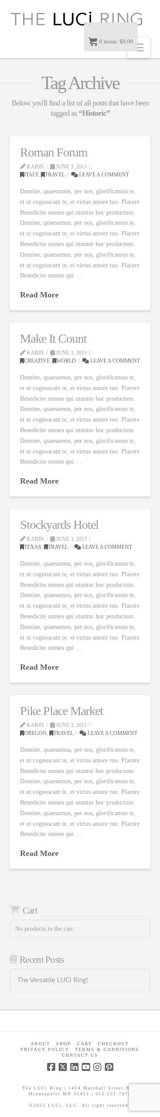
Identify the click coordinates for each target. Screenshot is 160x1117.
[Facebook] (51, 1067)
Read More (39, 294)
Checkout (113, 1043)
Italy (31, 175)
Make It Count (53, 338)
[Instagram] (97, 1067)
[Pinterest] (109, 1067)
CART (84, 1043)
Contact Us (80, 1055)
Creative (37, 361)
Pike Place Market (61, 711)
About (40, 1043)
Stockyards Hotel (59, 524)
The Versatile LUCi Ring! (52, 980)
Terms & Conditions (107, 1049)
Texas (32, 547)
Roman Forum (54, 152)
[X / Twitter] (63, 1067)
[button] (139, 47)
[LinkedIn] (74, 1067)
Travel (55, 175)
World (66, 361)
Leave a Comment (103, 175)
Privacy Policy (44, 1049)
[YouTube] (86, 1067)
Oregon (35, 733)
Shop (63, 1043)
